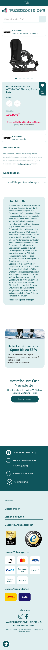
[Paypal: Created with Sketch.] (10, 570)
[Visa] (35, 560)
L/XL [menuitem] (17, 103)
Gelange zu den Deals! (18, 362)
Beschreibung (12, 147)
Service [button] (9, 500)
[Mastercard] (22, 560)
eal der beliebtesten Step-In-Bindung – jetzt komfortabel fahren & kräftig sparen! (23, 357)
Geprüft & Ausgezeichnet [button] (19, 525)
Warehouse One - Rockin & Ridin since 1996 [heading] (24, 623)
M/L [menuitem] (9, 103)
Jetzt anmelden (24, 399)
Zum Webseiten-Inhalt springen (13, 1)
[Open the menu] (6, 2)
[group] (23, 452)
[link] (20, 618)
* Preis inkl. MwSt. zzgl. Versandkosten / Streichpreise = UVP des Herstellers (24, 631)
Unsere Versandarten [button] (17, 589)
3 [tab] (24, 78)
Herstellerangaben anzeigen (21, 300)
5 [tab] (32, 78)
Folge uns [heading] (24, 609)
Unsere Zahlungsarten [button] (17, 552)
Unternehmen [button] (12, 508)
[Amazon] (10, 560)
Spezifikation (11, 172)
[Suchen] (42, 19)
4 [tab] (28, 78)
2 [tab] (20, 78)
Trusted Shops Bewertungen (21, 182)
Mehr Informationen (26, 125)
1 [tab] (16, 78)
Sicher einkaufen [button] (14, 516)
